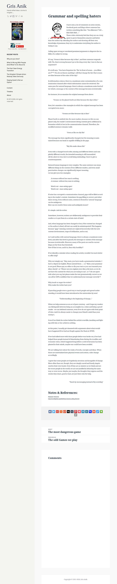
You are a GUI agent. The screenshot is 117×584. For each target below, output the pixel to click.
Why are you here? (13, 59)
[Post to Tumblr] (72, 411)
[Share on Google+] (57, 411)
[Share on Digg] (68, 411)
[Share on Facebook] (50, 411)
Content (9, 88)
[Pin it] (75, 411)
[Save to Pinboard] (90, 411)
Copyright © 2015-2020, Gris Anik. (75, 579)
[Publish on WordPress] (86, 411)
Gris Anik (17, 6)
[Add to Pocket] (79, 411)
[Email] (75, 415)
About (9, 95)
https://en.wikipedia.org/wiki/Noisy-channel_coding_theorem (63, 398)
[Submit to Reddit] (61, 411)
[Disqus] (75, 486)
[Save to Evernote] (101, 411)
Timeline (10, 92)
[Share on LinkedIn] (83, 411)
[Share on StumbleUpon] (94, 411)
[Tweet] (53, 411)
